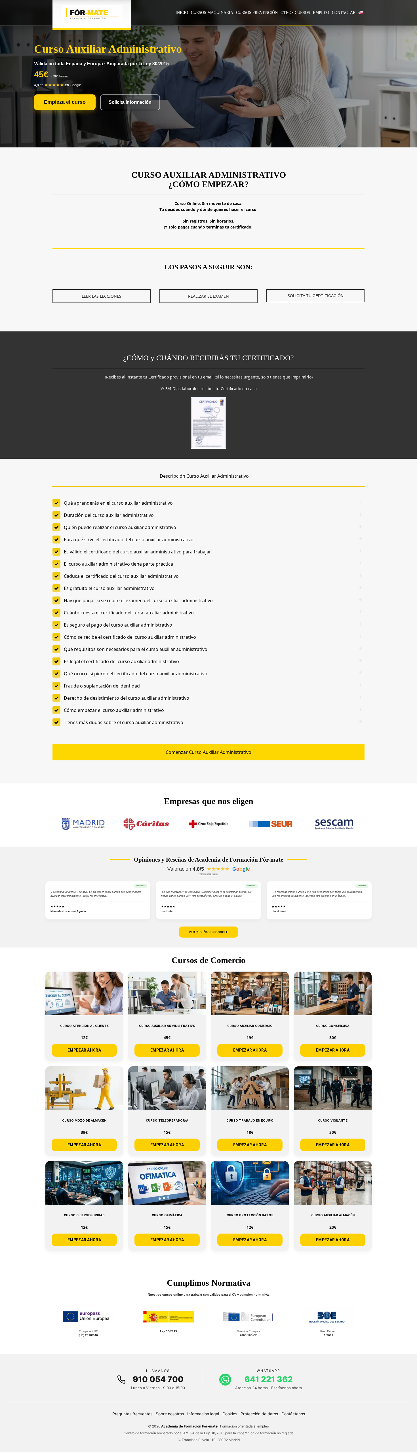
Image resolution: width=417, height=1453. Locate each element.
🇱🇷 (360, 12)
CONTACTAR (343, 12)
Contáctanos (293, 1413)
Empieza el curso (65, 102)
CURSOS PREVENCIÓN (257, 12)
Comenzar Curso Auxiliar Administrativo (208, 752)
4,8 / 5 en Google (57, 85)
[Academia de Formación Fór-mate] (91, 14)
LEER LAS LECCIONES (101, 296)
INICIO (182, 12)
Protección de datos (259, 1413)
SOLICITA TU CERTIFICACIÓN (315, 295)
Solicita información (130, 102)
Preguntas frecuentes (132, 1413)
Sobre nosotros (170, 1413)
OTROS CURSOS (295, 12)
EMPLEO (321, 12)
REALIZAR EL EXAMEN (208, 296)
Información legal (203, 1413)
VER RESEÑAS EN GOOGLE (208, 932)
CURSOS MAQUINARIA (212, 12)
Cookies (229, 1413)
